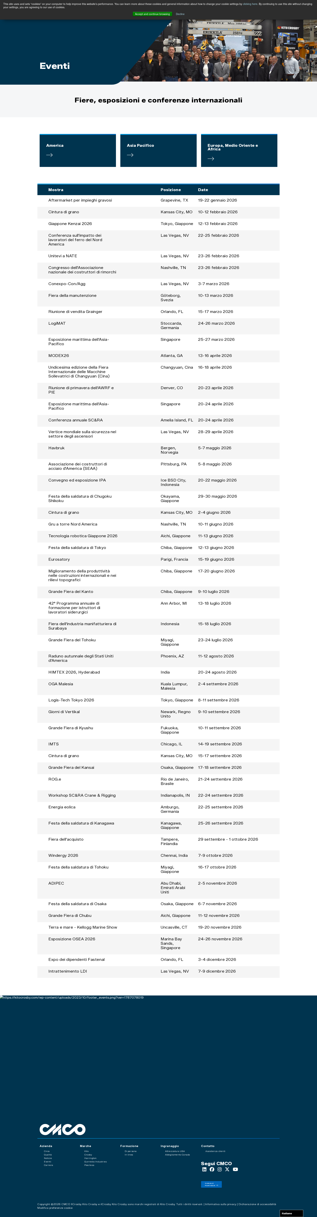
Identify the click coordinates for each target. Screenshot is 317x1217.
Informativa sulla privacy (220, 1204)
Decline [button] (180, 14)
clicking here (250, 4)
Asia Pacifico (140, 145)
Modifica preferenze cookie (54, 1207)
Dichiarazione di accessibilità (257, 1204)
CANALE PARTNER (210, 1184)
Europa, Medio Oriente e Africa (233, 147)
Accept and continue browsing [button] (152, 14)
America (55, 145)
